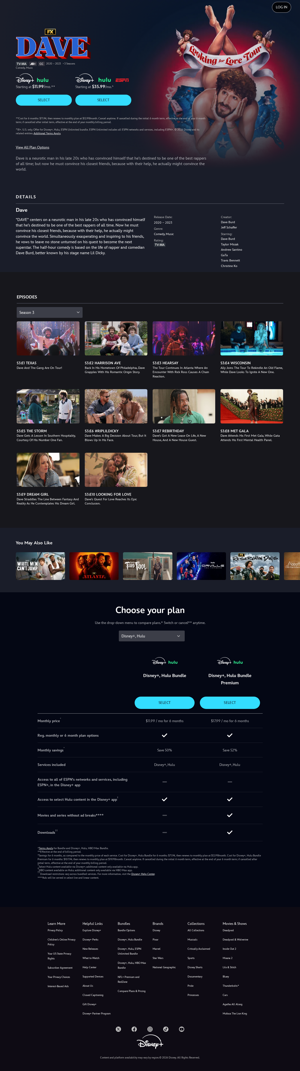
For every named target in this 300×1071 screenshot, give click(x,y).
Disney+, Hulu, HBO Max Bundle (132, 965)
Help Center (89, 967)
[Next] (291, 565)
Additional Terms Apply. (47, 133)
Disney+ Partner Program (97, 1013)
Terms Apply (46, 848)
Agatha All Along (232, 1004)
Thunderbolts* (231, 985)
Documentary (195, 976)
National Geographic (164, 967)
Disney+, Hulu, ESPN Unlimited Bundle (129, 951)
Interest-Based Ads (58, 986)
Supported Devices (93, 976)
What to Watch (91, 958)
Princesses (193, 995)
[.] (118, 1029)
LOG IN (281, 7)
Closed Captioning (93, 995)
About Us (88, 985)
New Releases (90, 948)
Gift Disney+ (89, 1004)
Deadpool (228, 930)
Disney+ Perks (90, 939)
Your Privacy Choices (59, 977)
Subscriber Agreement (60, 967)
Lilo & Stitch (229, 967)
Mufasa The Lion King (235, 1013)
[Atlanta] (94, 566)
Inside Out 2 (229, 948)
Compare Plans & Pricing (132, 991)
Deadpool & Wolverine (235, 939)
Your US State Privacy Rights (59, 956)
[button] (97, 924)
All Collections (196, 930)
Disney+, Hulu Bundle (130, 939)
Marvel (157, 948)
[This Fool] (147, 566)
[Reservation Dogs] (255, 566)
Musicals (192, 939)
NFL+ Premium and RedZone (128, 979)
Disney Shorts (195, 967)
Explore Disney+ (92, 930)
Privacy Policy (55, 930)
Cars (225, 995)
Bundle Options (126, 930)
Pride (190, 985)
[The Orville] (201, 566)
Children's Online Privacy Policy (61, 942)
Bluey (226, 976)
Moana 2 (227, 958)
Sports (191, 958)
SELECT (44, 100)
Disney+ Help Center (143, 874)
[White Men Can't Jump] (40, 566)
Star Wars (158, 958)
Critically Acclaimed (199, 948)
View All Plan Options (32, 147)
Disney (156, 930)
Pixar (155, 939)
